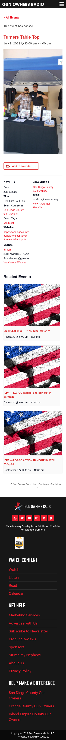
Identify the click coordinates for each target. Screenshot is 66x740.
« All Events (11, 17)
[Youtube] (29, 518)
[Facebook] (15, 518)
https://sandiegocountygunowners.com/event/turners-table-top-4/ (16, 235)
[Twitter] (22, 518)
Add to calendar (21, 166)
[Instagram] (37, 518)
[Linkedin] (44, 518)
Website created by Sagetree (33, 736)
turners (7, 249)
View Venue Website (15, 262)
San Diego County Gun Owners (14, 211)
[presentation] (32, 305)
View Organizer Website (41, 205)
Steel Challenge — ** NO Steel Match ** (27, 331)
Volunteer (9, 222)
